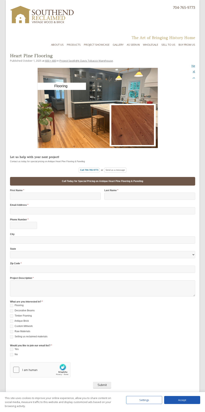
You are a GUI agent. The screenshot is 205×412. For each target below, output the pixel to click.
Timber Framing (23, 315)
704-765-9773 (184, 7)
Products (74, 44)
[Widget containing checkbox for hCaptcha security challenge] (40, 369)
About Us (57, 44)
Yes (16, 349)
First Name (17, 190)
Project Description (22, 278)
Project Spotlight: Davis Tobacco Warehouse (86, 60)
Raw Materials (22, 331)
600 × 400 (50, 60)
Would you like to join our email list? (31, 345)
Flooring (19, 305)
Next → (193, 71)
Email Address (19, 205)
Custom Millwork (23, 326)
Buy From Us (187, 44)
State (13, 249)
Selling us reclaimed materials (30, 336)
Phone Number (19, 219)
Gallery (118, 44)
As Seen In (133, 44)
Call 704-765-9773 (89, 170)
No (16, 354)
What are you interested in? (26, 301)
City (12, 234)
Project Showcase (97, 44)
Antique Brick (21, 321)
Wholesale (150, 44)
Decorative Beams (24, 310)
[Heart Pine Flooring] (102, 108)
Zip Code (16, 263)
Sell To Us (168, 44)
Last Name (111, 190)
